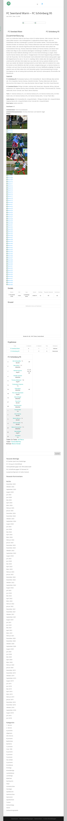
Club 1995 (9, 749)
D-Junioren (9, 752)
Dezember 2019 (11, 670)
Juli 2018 (8, 715)
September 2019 (11, 678)
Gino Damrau (17, 414)
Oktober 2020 (10, 643)
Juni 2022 (9, 593)
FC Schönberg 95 (15, 351)
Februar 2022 (10, 604)
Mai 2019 (9, 689)
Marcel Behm (17, 431)
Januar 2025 (9, 510)
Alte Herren (9, 736)
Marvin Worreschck (16, 427)
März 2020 (9, 662)
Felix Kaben (18, 388)
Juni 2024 (9, 529)
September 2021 (11, 617)
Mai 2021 (9, 627)
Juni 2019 (9, 686)
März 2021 (9, 633)
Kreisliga (8, 768)
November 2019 (11, 673)
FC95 (10, 16)
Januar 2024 (9, 542)
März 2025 (9, 505)
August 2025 (10, 492)
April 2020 (9, 659)
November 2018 (11, 705)
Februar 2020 (10, 665)
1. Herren (9, 725)
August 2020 (10, 649)
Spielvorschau (10, 794)
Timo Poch (18, 401)
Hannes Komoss (18, 370)
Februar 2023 (10, 572)
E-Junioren (9, 754)
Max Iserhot (16, 365)
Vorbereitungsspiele (12, 810)
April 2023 (9, 566)
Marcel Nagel (17, 397)
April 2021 (9, 630)
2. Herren (9, 728)
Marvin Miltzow (17, 418)
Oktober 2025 (10, 487)
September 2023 (11, 553)
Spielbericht (9, 791)
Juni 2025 (9, 497)
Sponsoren (9, 797)
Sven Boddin (17, 409)
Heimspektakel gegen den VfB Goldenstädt (18, 467)
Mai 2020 (9, 657)
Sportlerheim (10, 800)
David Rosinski (17, 405)
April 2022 (9, 598)
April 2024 (9, 534)
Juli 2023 (8, 558)
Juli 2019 (8, 683)
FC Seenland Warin (15, 348)
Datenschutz (38, 819)
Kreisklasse (9, 765)
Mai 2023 (9, 564)
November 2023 (11, 548)
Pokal (7, 784)
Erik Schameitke (17, 361)
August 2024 (10, 524)
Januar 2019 (9, 699)
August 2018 (10, 713)
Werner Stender (16, 443)
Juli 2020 (8, 651)
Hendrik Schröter (17, 375)
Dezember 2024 (11, 513)
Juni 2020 (9, 654)
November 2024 (11, 516)
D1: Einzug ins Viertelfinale (14, 464)
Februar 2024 (10, 540)
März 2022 (9, 601)
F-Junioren (9, 757)
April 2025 (9, 503)
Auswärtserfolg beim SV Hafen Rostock (17, 472)
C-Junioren (9, 746)
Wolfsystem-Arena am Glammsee (33, 306)
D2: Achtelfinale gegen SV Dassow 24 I (17, 469)
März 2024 (9, 537)
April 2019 (9, 691)
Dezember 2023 (11, 545)
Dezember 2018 (11, 702)
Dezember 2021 (11, 609)
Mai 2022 (9, 596)
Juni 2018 (9, 718)
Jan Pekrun (18, 435)
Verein (8, 807)
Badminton (9, 741)
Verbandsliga (10, 805)
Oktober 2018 (10, 707)
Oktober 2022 (10, 582)
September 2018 (11, 710)
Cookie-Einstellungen (49, 819)
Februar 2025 (10, 508)
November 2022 (11, 580)
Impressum (14, 819)
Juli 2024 (8, 526)
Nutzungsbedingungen (26, 819)
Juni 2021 (9, 625)
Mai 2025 (9, 500)
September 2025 (11, 489)
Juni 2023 (9, 561)
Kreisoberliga (10, 770)
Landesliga (9, 776)
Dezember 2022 (11, 577)
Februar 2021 (10, 636)
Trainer (8, 802)
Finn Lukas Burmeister (17, 392)
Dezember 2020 (11, 638)
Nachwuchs (9, 781)
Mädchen (9, 778)
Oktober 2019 (10, 675)
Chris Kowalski (16, 422)
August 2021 (10, 620)
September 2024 (11, 521)
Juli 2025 (8, 494)
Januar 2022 (9, 606)
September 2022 (11, 585)
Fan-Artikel (9, 760)
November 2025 (11, 484)
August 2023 (10, 556)
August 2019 (10, 681)
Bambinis (9, 744)
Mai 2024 (9, 532)
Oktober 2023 (10, 550)
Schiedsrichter (10, 786)
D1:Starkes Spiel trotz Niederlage (16, 461)
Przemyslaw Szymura (17, 384)
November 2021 (11, 612)
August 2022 (10, 588)
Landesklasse (10, 773)
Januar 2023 (9, 574)
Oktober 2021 (10, 614)
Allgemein (9, 733)
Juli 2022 (8, 590)
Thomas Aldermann (16, 380)
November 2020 (11, 641)
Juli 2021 (8, 622)
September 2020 (11, 646)
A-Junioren (9, 730)
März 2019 (9, 694)
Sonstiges (9, 789)
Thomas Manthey (16, 441)
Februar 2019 (10, 697)
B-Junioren (9, 738)
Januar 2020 (9, 667)
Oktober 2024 (10, 518)
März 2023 (9, 569)
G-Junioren (9, 762)
